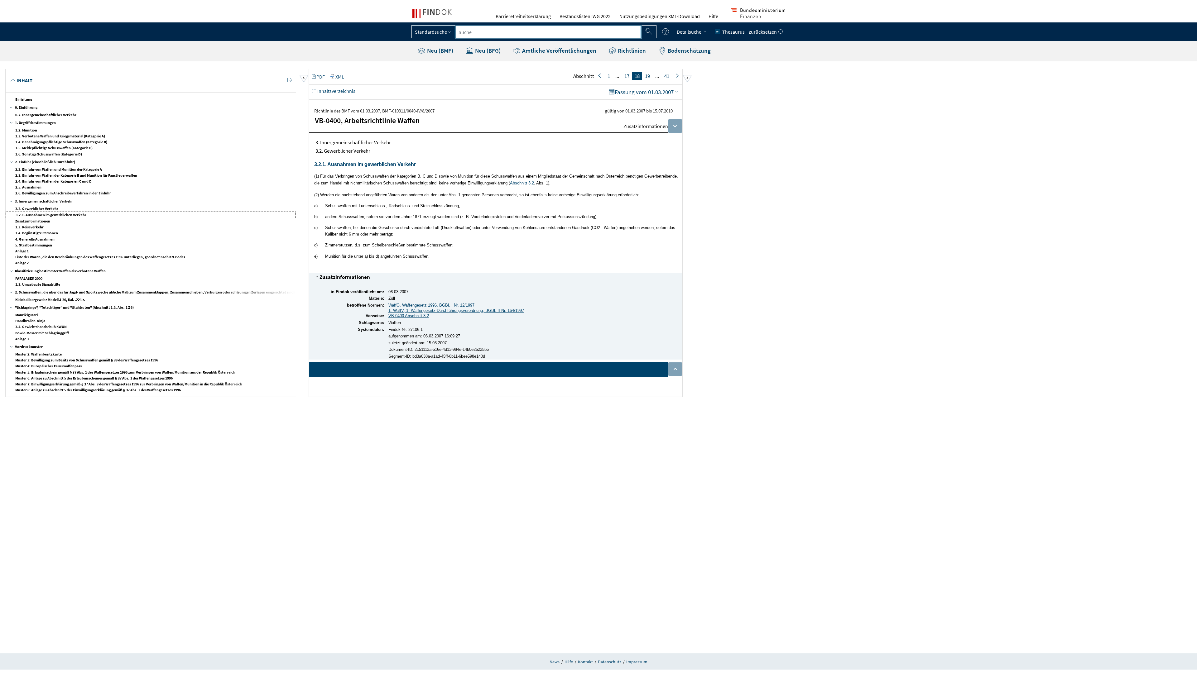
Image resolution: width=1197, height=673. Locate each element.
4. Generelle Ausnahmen (35, 239)
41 (666, 76)
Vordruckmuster (29, 346)
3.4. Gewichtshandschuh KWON (41, 326)
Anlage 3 (22, 338)
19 (647, 76)
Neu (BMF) (439, 50)
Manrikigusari (26, 315)
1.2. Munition (26, 130)
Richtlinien (631, 50)
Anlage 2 (22, 262)
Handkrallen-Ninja (30, 320)
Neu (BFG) (487, 50)
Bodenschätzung (688, 50)
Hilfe (713, 16)
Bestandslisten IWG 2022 (585, 16)
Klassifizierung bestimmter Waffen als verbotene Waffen (60, 271)
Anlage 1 (22, 251)
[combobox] (548, 32)
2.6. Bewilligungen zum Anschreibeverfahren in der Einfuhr (63, 193)
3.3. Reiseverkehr (29, 227)
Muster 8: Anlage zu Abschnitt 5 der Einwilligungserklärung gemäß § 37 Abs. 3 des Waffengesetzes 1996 (98, 390)
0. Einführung (26, 107)
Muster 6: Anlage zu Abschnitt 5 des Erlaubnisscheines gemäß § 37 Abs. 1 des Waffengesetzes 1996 (94, 378)
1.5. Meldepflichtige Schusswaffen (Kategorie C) (54, 148)
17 (626, 76)
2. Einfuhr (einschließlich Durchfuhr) (45, 162)
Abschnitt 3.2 (522, 183)
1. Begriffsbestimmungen (35, 122)
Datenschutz (609, 662)
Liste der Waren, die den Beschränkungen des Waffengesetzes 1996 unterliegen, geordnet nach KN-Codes (100, 257)
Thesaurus (733, 32)
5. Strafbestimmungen (33, 245)
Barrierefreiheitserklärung (523, 16)
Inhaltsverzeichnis (335, 91)
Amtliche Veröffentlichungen (558, 50)
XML (339, 77)
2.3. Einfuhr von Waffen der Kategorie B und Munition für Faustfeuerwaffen (76, 175)
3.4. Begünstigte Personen (36, 233)
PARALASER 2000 (28, 278)
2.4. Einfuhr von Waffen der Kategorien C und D (53, 181)
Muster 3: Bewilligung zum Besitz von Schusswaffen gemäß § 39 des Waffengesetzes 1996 (86, 360)
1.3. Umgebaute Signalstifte (37, 284)
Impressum (636, 662)
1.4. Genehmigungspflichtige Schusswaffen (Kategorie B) (61, 142)
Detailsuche (689, 32)
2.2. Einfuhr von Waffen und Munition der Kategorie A (58, 169)
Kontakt (585, 662)
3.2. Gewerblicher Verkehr (36, 208)
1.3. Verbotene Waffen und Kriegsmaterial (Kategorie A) (60, 136)
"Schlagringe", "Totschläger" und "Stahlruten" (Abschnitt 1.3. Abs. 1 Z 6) (74, 307)
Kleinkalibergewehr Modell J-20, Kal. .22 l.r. (50, 299)
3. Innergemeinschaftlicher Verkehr (44, 201)
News (555, 662)
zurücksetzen (763, 32)
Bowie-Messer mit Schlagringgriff (42, 333)
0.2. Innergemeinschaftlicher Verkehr (45, 114)
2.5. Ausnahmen (28, 187)
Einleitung (23, 99)
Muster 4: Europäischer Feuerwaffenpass (48, 366)
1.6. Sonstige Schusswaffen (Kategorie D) (48, 154)
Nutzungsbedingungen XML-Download (659, 16)
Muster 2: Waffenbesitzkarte (38, 354)
